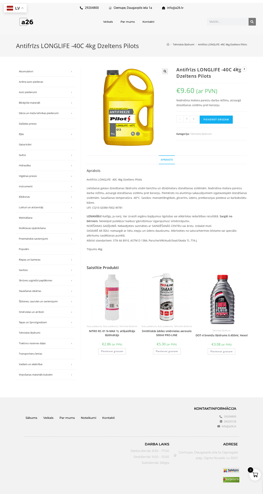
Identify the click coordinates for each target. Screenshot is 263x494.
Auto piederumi (94, 326)
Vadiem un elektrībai (45, 364)
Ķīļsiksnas (45, 196)
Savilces (45, 270)
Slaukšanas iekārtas (45, 291)
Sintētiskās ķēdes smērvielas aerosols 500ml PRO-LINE (167, 333)
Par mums (128, 21)
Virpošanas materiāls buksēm (45, 374)
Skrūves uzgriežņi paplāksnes (45, 280)
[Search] (252, 22)
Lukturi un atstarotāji (45, 207)
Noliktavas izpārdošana (32, 228)
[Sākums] (168, 44)
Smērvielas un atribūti (45, 312)
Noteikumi (88, 418)
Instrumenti (45, 186)
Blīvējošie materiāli (45, 102)
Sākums (31, 418)
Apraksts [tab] (167, 159)
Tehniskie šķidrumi (201, 134)
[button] (165, 71)
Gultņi (45, 155)
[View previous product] (237, 69)
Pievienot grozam (216, 119)
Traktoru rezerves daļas (45, 343)
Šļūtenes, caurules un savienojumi (45, 301)
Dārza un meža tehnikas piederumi (45, 113)
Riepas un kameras (45, 259)
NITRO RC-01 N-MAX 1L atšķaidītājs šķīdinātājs (112, 333)
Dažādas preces (28, 123)
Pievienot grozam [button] (112, 351)
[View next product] (244, 69)
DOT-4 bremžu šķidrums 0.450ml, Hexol (222, 335)
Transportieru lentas (30, 353)
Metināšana (45, 217)
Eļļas (45, 134)
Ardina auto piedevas (31, 81)
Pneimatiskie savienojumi (45, 238)
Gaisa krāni (25, 144)
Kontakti (148, 21)
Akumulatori (45, 71)
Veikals (108, 21)
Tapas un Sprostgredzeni (45, 322)
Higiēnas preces (45, 176)
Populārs (24, 249)
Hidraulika (45, 165)
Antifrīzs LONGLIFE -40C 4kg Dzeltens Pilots (222, 44)
